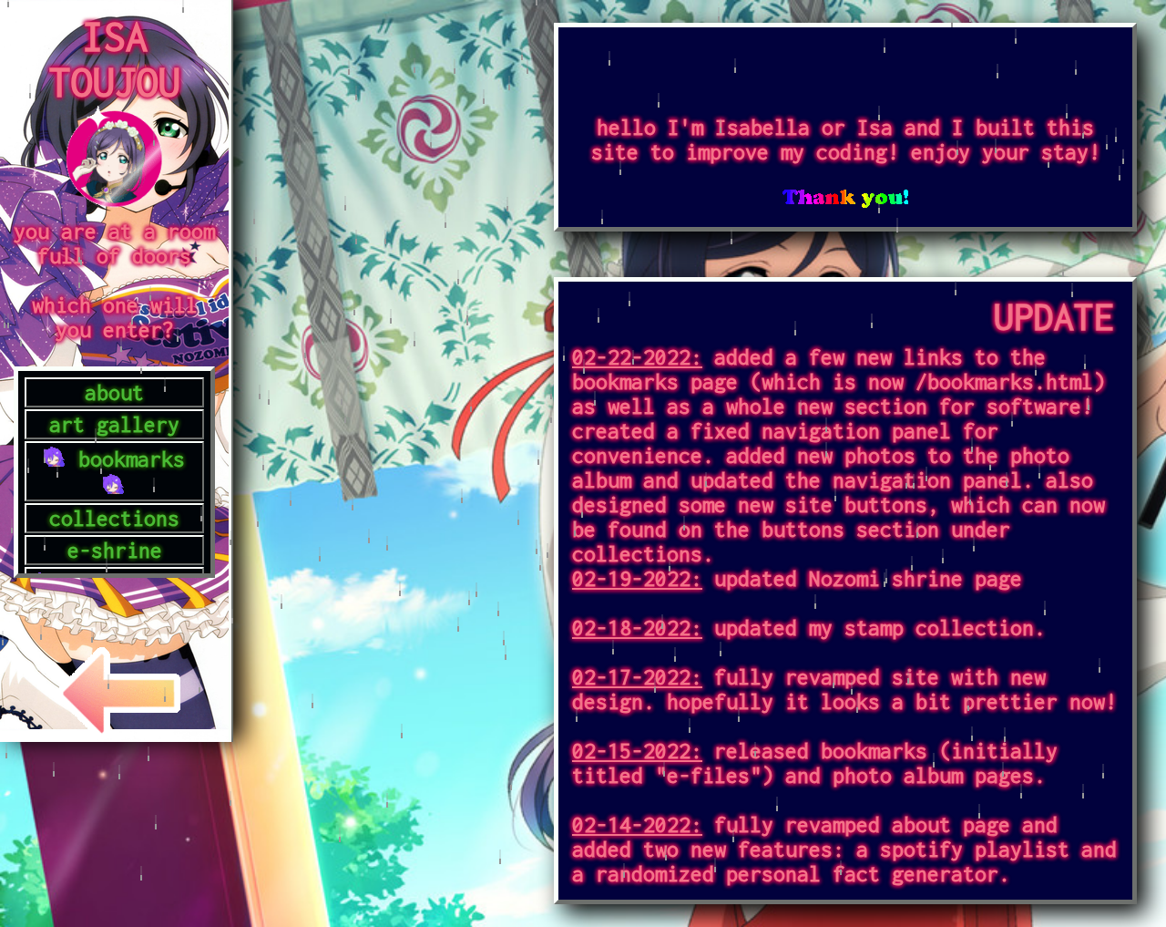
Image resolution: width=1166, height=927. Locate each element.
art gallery (114, 424)
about (114, 392)
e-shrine (114, 550)
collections (114, 518)
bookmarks (131, 459)
